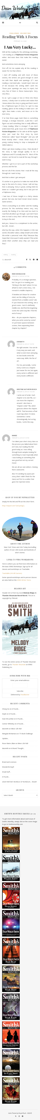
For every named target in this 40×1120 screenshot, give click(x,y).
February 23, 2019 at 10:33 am (26, 391)
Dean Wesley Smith (20, 8)
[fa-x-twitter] (16, 1116)
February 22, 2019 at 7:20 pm (25, 344)
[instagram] (19, 1116)
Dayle (4, 714)
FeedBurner (25, 694)
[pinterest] (22, 1116)
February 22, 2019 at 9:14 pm (20, 438)
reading (13, 255)
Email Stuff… (6, 772)
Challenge (14, 33)
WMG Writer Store (24, 580)
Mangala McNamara (9, 733)
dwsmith (7, 260)
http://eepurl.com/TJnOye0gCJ (13, 506)
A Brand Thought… (18, 748)
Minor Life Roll (16, 729)
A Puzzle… (15, 709)
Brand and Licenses (9, 762)
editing (6, 255)
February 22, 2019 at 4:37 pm (20, 276)
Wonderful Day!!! (8, 767)
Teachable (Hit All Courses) (12, 573)
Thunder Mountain (18, 664)
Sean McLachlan (8, 719)
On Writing (25, 33)
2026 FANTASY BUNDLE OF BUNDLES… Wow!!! (19, 782)
